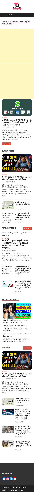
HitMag (21, 490)
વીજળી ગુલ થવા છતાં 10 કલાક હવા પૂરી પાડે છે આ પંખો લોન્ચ (22, 204)
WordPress (12, 490)
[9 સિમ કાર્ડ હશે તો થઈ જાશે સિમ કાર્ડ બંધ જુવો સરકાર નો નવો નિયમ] (17, 164)
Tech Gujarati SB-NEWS (19, 487)
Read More (6, 143)
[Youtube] (14, 478)
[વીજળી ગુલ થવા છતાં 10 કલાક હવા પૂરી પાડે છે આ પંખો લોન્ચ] (8, 202)
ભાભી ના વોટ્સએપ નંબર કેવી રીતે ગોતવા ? (15, 325)
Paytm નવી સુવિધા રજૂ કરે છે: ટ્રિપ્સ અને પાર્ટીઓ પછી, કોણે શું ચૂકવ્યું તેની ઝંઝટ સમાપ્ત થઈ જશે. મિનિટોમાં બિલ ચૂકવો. (23, 285)
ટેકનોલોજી (4, 117)
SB (13, 127)
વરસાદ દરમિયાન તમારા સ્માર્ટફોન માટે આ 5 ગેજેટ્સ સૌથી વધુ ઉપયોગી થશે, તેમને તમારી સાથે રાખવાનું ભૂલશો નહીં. (23, 270)
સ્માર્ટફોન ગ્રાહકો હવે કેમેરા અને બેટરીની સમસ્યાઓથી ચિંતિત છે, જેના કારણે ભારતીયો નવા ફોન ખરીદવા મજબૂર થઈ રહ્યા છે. (23, 430)
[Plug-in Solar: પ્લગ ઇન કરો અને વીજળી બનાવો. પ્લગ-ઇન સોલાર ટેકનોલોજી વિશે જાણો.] (8, 441)
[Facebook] (4, 478)
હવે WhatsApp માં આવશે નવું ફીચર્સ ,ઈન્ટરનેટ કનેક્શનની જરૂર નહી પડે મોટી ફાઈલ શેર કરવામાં (17, 122)
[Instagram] (7, 478)
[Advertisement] (17, 46)
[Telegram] (11, 478)
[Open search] (29, 15)
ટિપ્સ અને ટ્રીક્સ (5, 238)
